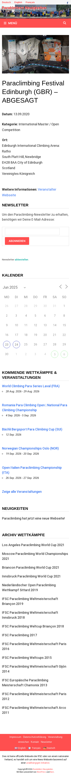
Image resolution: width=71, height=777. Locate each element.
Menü (12, 23)
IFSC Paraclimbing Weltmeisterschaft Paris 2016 (34, 646)
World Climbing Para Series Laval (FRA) (31, 386)
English (18, 2)
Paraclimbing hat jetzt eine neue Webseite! (33, 518)
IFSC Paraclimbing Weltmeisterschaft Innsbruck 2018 (30, 615)
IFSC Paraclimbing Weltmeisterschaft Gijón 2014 (34, 668)
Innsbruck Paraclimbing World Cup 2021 (31, 576)
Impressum (15, 737)
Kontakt (35, 742)
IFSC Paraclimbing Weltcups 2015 (27, 658)
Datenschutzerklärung (34, 737)
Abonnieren (17, 240)
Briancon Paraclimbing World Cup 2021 (30, 567)
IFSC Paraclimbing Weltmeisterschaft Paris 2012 (34, 696)
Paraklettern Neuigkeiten (24, 7)
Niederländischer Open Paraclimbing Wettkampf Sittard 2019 (29, 587)
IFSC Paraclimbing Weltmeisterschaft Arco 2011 (34, 710)
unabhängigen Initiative (37, 763)
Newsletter (46, 742)
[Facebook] (67, 2)
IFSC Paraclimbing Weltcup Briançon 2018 (33, 626)
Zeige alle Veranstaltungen (22, 492)
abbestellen (21, 259)
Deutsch (6, 2)
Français (30, 2)
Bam (52, 772)
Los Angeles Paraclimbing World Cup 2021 (33, 545)
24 (16, 344)
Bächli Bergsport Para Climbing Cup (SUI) (32, 429)
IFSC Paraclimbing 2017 (19, 635)
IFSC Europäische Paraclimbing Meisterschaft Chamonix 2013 (25, 682)
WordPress (41, 772)
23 (6, 344)
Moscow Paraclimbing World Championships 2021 (35, 556)
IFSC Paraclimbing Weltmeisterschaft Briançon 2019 (30, 601)
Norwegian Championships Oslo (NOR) (30, 448)
